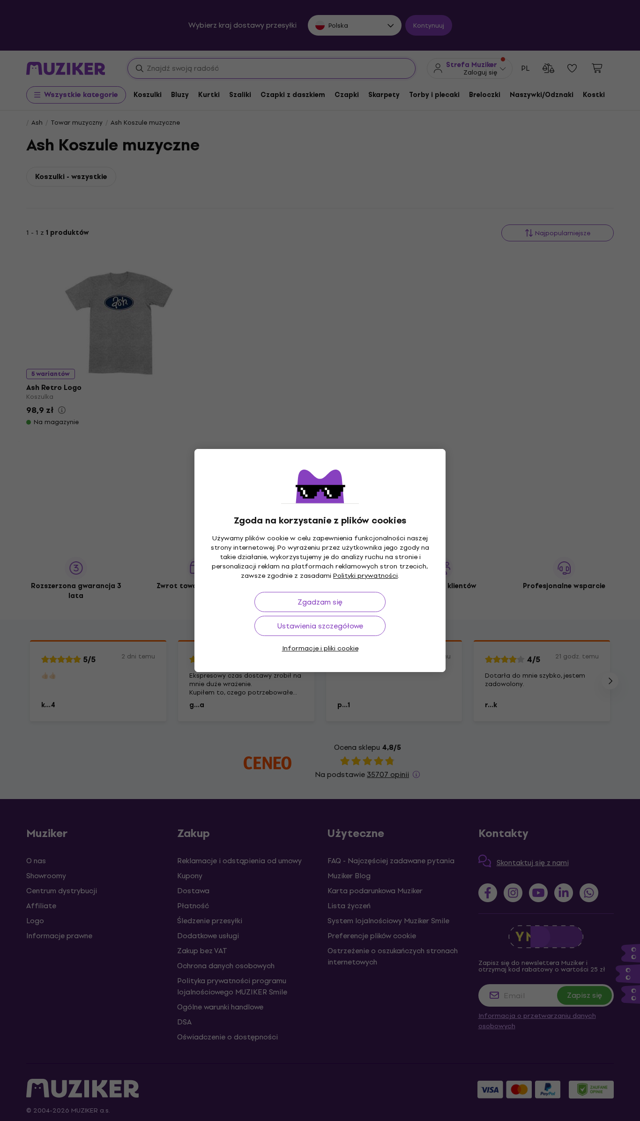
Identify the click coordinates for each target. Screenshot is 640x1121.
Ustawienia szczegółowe (320, 626)
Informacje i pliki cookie (320, 648)
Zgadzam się (320, 602)
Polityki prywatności (365, 575)
